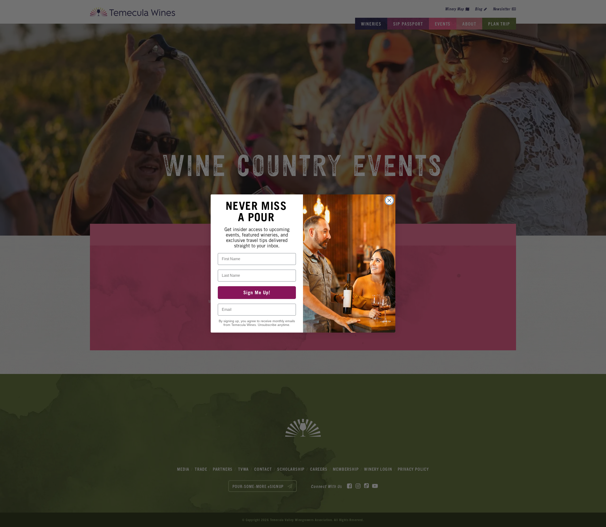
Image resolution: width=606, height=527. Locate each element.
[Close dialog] (389, 200)
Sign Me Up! (256, 292)
